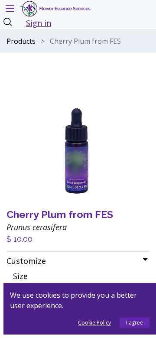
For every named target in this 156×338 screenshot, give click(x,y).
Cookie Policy (94, 322)
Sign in (38, 23)
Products (21, 41)
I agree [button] (134, 322)
